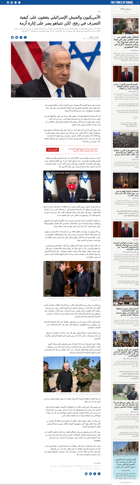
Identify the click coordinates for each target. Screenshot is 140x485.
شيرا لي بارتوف (133, 317)
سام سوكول (134, 159)
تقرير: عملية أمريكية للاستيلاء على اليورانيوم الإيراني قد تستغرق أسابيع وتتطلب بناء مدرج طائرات (128, 282)
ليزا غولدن (134, 198)
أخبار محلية (96, 466)
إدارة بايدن (96, 468)
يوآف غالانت (88, 468)
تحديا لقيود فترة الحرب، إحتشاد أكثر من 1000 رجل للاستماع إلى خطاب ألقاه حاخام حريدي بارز (126, 153)
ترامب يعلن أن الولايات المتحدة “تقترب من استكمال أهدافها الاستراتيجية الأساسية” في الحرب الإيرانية (125, 246)
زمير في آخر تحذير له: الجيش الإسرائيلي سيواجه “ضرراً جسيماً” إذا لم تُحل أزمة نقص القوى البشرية (128, 434)
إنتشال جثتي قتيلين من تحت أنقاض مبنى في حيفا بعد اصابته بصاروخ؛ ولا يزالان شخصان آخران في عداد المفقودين (126, 42)
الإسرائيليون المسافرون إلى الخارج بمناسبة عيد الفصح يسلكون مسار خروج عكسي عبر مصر (125, 463)
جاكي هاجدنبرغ (125, 470)
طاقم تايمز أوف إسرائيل (131, 251)
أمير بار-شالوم (93, 37)
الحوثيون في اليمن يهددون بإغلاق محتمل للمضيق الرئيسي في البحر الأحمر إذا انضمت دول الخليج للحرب (125, 352)
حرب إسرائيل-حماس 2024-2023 (83, 466)
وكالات (129, 91)
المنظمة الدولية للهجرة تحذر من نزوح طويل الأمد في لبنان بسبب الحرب (126, 193)
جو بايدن (81, 468)
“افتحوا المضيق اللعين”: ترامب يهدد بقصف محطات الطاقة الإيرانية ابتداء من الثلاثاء (125, 86)
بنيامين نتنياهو (53, 466)
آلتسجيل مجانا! (52, 150)
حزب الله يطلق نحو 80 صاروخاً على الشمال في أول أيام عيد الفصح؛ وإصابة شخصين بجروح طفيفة (126, 406)
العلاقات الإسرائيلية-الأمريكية (66, 466)
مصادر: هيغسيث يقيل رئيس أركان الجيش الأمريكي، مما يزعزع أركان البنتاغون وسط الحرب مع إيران (128, 268)
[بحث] (2, 2)
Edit (84, 38)
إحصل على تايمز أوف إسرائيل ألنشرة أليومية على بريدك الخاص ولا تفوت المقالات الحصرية (83, 150)
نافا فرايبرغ (134, 91)
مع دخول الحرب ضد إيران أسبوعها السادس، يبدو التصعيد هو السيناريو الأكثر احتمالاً (128, 124)
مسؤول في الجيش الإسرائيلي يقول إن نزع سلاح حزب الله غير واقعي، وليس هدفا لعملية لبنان (127, 213)
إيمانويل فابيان (133, 50)
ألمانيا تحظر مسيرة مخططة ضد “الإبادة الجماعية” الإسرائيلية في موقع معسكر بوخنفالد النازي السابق (127, 312)
